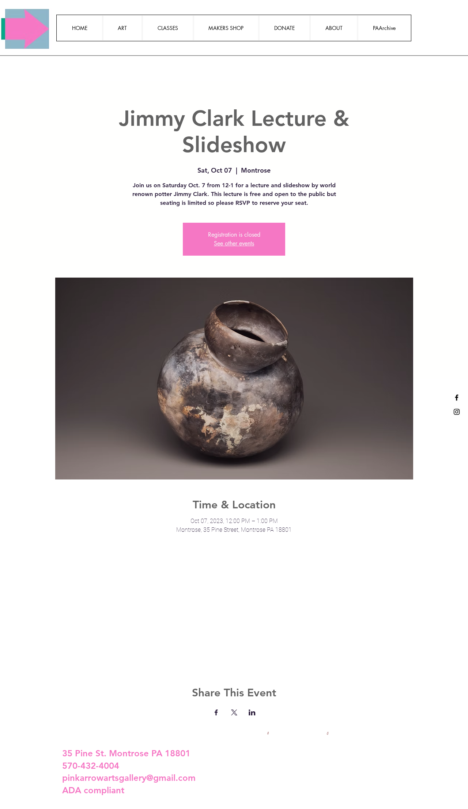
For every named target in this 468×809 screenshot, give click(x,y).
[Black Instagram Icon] (457, 412)
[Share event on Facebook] (216, 712)
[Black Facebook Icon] (457, 398)
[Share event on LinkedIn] (252, 712)
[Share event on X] (234, 712)
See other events (234, 243)
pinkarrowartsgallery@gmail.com (129, 777)
